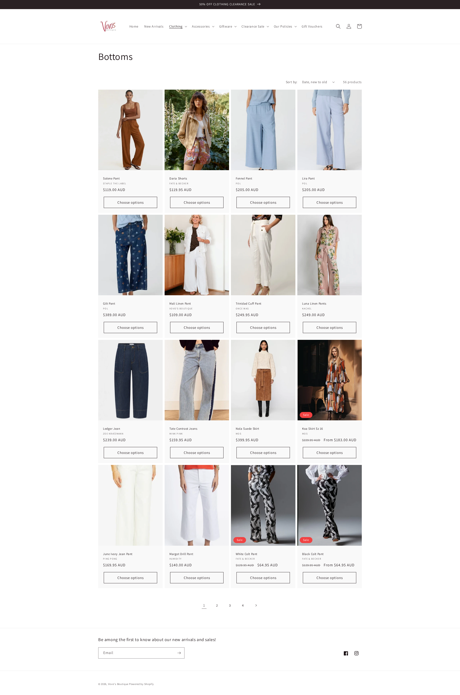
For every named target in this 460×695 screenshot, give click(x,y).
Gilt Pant (109, 304)
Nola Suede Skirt (247, 429)
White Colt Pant (246, 554)
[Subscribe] (179, 653)
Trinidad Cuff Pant (248, 304)
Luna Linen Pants (314, 304)
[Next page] (256, 605)
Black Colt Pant (313, 554)
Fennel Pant (244, 178)
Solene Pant (111, 178)
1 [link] (204, 605)
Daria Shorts (178, 178)
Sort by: (291, 82)
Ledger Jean (111, 429)
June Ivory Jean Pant (117, 554)
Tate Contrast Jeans (183, 429)
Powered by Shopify (141, 684)
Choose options (130, 202)
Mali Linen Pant (180, 304)
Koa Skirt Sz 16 (312, 429)
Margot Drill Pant (181, 554)
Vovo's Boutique (118, 684)
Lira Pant (308, 178)
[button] (177, 26)
